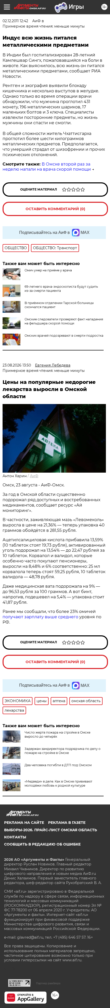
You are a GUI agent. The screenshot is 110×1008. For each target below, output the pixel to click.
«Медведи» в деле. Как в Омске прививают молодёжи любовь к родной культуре (58, 783)
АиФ (34, 476)
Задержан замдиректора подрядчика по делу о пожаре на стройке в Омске (63, 751)
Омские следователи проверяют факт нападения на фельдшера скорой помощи (64, 321)
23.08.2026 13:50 (17, 365)
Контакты (15, 837)
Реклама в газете (66, 822)
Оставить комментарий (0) (55, 209)
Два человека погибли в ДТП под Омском (58, 765)
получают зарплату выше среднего (40, 616)
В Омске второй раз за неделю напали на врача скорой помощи (47, 167)
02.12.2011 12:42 (15, 21)
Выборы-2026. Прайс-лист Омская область (50, 830)
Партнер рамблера (48, 983)
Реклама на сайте (24, 822)
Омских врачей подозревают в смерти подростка (64, 335)
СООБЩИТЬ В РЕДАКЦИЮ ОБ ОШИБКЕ (42, 844)
